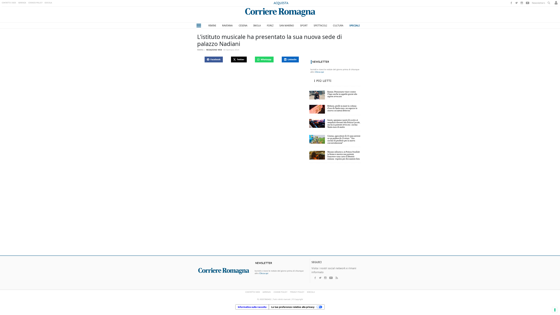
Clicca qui (319, 72)
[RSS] (336, 277)
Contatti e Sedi (252, 292)
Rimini (200, 49)
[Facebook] (511, 2)
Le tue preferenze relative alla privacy (292, 307)
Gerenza (266, 292)
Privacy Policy (297, 292)
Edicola (311, 292)
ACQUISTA (281, 3)
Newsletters (538, 3)
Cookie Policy (280, 292)
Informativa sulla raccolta (252, 307)
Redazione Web (214, 50)
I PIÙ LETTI (322, 81)
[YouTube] (528, 2)
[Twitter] (516, 2)
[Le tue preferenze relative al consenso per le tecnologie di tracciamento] (555, 310)
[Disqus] (280, 211)
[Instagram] (521, 2)
